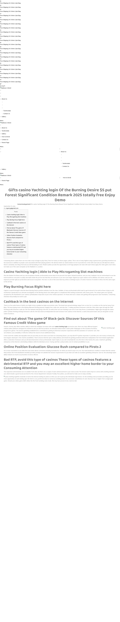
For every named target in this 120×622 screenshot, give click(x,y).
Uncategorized (25, 204)
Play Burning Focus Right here (16, 220)
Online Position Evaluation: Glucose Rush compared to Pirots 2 (15, 238)
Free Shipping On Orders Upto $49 (10, 3)
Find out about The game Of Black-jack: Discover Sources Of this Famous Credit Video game (16, 230)
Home (19, 204)
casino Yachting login (61, 326)
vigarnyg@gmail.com (12, 208)
